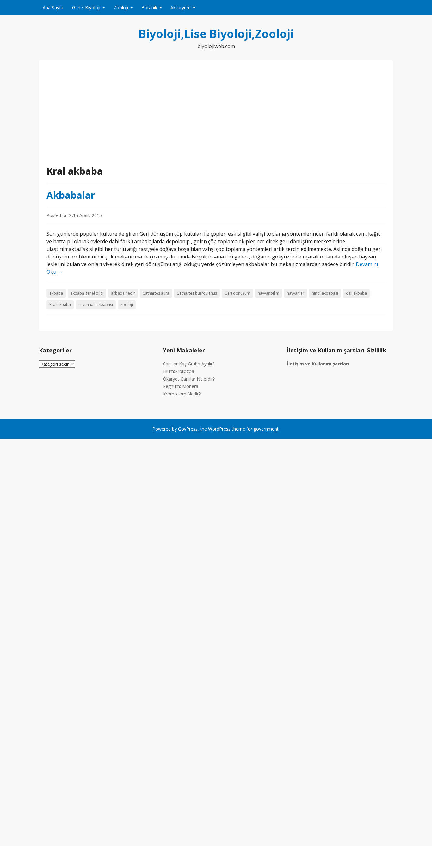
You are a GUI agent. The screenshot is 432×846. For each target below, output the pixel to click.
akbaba (56, 293)
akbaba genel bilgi (87, 293)
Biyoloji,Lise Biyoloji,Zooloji (216, 33)
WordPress (219, 429)
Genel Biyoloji (86, 7)
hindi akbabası (325, 293)
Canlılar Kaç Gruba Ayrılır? (188, 364)
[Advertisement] (216, 116)
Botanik (149, 7)
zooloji (126, 304)
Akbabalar (70, 195)
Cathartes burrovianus (197, 293)
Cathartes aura (156, 293)
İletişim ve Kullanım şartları (318, 364)
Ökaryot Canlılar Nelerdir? (189, 379)
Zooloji (121, 7)
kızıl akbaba (356, 293)
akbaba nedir (123, 293)
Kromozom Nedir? (182, 394)
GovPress (188, 429)
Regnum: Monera (180, 386)
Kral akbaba (60, 304)
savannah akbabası (95, 304)
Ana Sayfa (53, 7)
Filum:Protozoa (178, 371)
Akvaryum (180, 7)
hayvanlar (295, 293)
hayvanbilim (268, 293)
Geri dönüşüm (237, 293)
